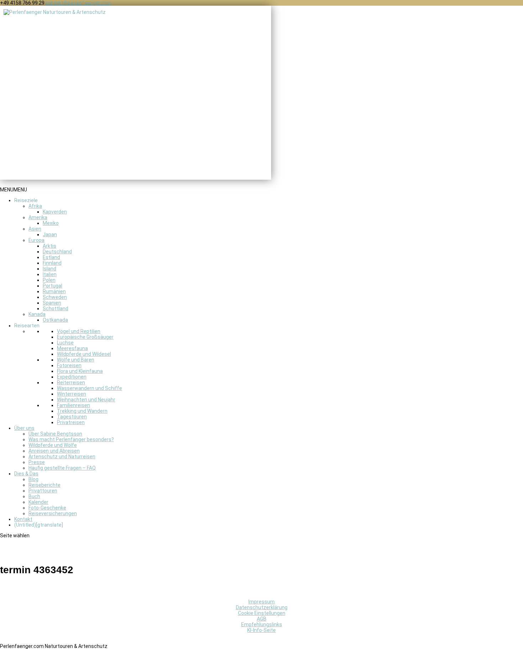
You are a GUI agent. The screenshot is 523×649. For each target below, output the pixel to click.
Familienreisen (73, 405)
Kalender (38, 502)
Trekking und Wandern (82, 411)
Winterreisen (71, 394)
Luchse (65, 342)
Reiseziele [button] (26, 200)
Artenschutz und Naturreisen (61, 456)
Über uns (24, 428)
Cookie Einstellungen (261, 613)
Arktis (49, 246)
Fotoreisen (69, 365)
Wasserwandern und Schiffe (89, 388)
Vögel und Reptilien (78, 331)
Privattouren (42, 491)
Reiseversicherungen (52, 513)
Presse (36, 462)
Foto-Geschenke (47, 508)
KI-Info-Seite (261, 630)
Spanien (52, 303)
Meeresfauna (72, 348)
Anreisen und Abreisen (54, 451)
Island (49, 268)
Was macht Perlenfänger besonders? (71, 439)
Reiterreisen (71, 382)
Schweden (55, 297)
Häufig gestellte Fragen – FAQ (62, 468)
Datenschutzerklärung (261, 607)
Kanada (37, 314)
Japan (50, 234)
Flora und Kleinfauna (80, 371)
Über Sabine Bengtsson (55, 434)
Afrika (35, 206)
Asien (34, 229)
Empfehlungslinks (261, 624)
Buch (34, 496)
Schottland (55, 308)
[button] (13, 189)
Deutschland (57, 251)
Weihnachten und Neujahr (86, 399)
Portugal (52, 286)
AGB (261, 619)
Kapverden (55, 212)
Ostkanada (55, 320)
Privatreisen (71, 422)
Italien (50, 274)
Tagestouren (72, 417)
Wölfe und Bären (75, 360)
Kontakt (23, 519)
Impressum (261, 602)
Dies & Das (26, 473)
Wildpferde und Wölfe (52, 445)
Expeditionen (71, 377)
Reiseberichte (44, 485)
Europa (36, 240)
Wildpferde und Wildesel (84, 354)
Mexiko (51, 223)
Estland (51, 257)
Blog (33, 479)
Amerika (37, 217)
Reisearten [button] (26, 325)
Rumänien (54, 291)
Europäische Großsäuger (85, 337)
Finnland (52, 263)
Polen (49, 280)
